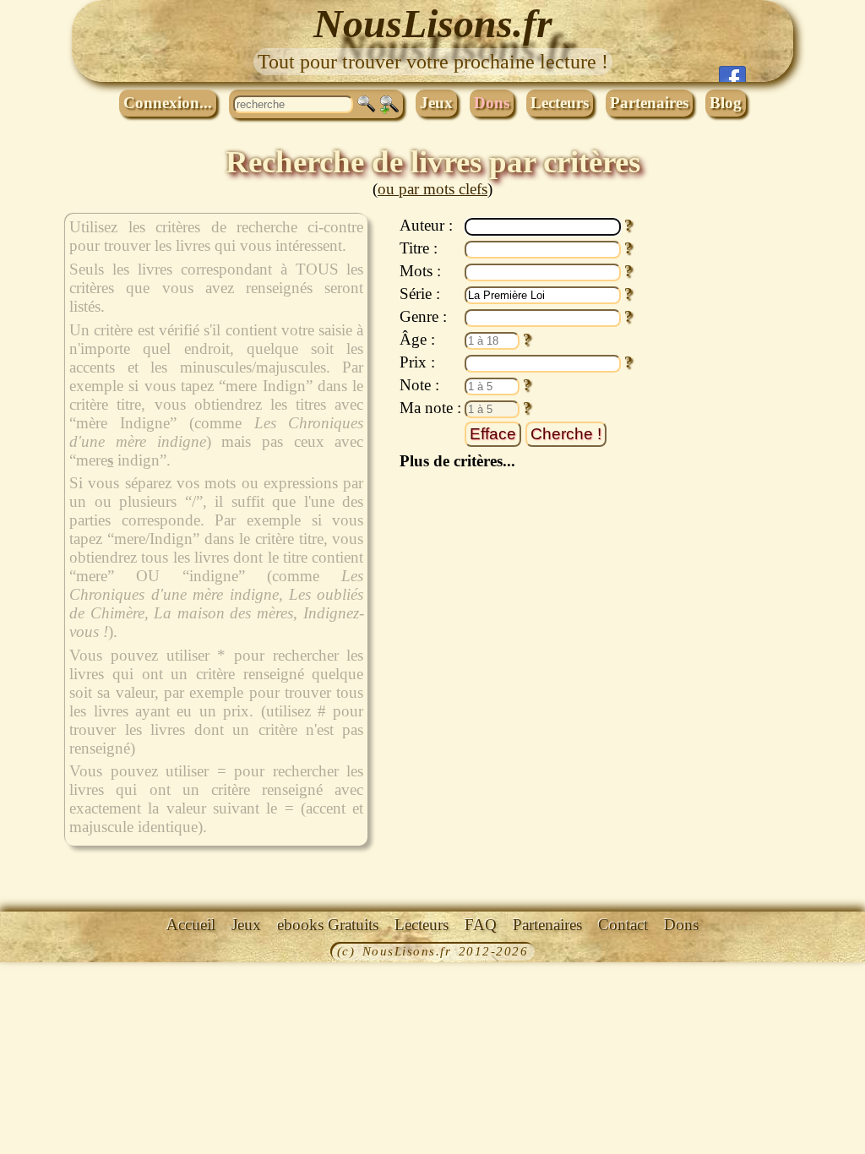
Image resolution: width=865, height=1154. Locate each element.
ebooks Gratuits (327, 925)
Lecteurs (559, 103)
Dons (491, 103)
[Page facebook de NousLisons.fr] (732, 74)
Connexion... (167, 103)
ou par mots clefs (432, 189)
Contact (623, 925)
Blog (726, 103)
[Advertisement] (732, 467)
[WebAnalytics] (38, 953)
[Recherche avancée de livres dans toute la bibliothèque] (389, 104)
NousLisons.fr (432, 23)
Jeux (436, 103)
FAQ (481, 925)
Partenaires (649, 103)
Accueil (190, 925)
